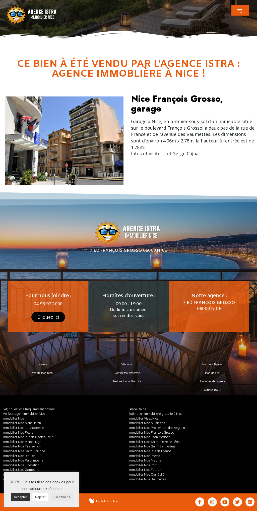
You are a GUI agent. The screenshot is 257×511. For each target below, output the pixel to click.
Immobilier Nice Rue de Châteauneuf (28, 437)
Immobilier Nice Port (142, 465)
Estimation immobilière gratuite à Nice (155, 414)
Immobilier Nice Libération (21, 465)
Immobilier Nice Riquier (19, 456)
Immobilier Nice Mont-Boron (22, 423)
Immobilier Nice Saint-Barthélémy (151, 446)
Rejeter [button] (40, 497)
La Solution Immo (108, 501)
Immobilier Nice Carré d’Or (147, 474)
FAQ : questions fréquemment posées (29, 409)
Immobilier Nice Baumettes (147, 479)
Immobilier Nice (13, 418)
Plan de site (212, 373)
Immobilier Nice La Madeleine (23, 428)
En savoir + (62, 497)
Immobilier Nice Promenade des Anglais (156, 428)
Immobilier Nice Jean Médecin (149, 437)
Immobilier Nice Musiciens (146, 423)
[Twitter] (237, 501)
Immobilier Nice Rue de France (149, 451)
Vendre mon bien (42, 373)
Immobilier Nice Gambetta (21, 470)
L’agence (42, 364)
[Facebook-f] (199, 501)
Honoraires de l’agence (212, 381)
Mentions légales (212, 364)
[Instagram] (212, 501)
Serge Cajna (137, 409)
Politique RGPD (212, 390)
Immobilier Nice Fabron (144, 470)
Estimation (127, 364)
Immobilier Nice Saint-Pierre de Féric (153, 442)
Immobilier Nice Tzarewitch (22, 446)
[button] (240, 10)
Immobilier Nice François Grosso (151, 432)
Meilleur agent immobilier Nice (24, 414)
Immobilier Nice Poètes (144, 456)
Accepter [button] (20, 497)
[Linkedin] (249, 501)
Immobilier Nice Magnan (145, 460)
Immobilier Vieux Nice (143, 418)
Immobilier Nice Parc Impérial (23, 460)
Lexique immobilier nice (127, 381)
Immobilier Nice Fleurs (18, 432)
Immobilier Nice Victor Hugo (22, 442)
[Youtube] (224, 501)
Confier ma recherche (127, 373)
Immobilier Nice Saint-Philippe (24, 451)
